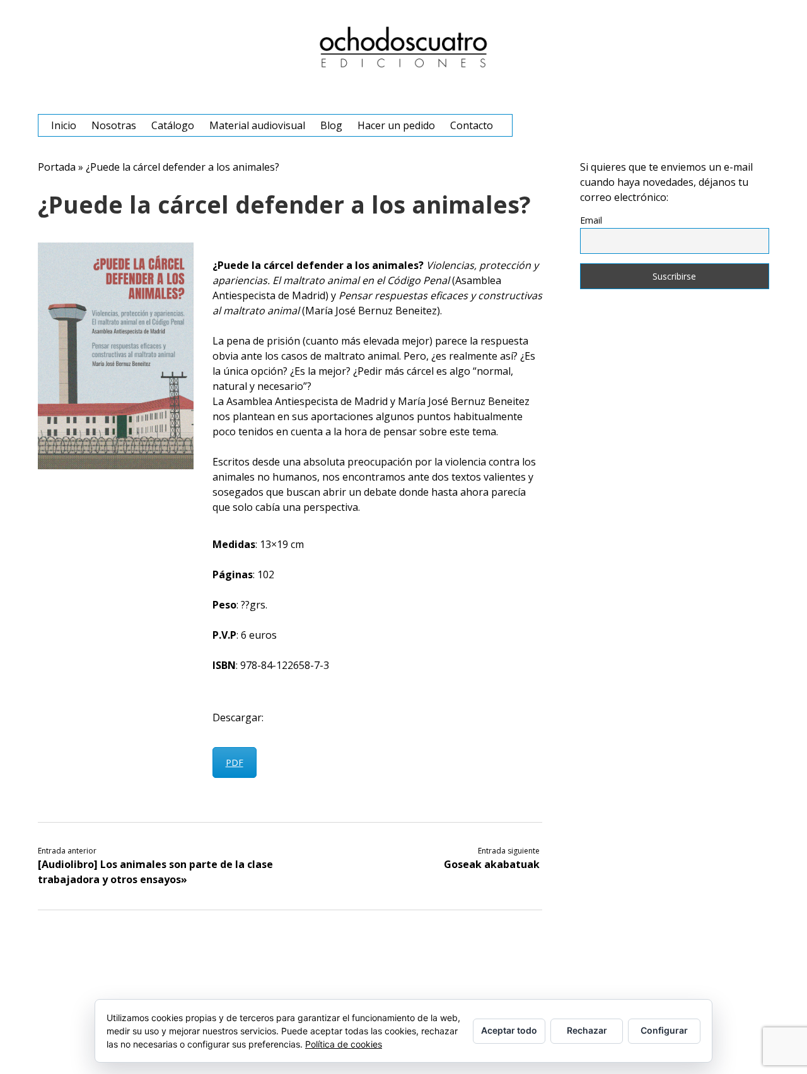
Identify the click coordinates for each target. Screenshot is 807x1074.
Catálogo (172, 125)
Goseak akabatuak (492, 864)
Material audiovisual (257, 125)
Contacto (471, 125)
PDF (234, 762)
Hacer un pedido (396, 125)
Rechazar (587, 1030)
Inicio (63, 125)
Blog (331, 125)
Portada (57, 167)
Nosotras (113, 125)
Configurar (664, 1030)
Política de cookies (343, 1044)
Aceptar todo (509, 1030)
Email (591, 220)
